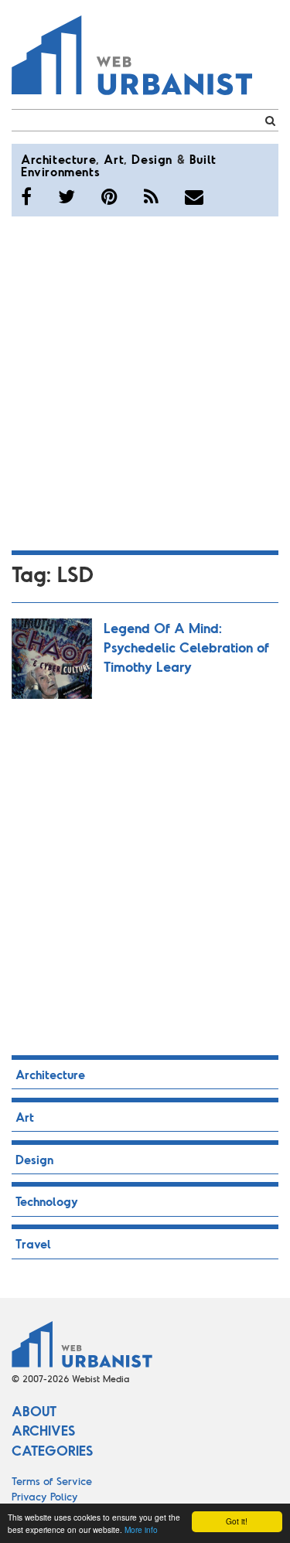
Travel (33, 1243)
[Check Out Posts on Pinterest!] (109, 196)
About (34, 1410)
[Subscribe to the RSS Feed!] (151, 196)
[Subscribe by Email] (194, 196)
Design (151, 159)
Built (203, 159)
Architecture (58, 159)
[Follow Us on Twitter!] (66, 196)
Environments (60, 171)
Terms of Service (52, 1480)
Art (114, 159)
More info (141, 1529)
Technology (46, 1201)
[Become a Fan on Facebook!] (26, 196)
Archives (43, 1430)
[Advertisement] (145, 381)
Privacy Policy (45, 1496)
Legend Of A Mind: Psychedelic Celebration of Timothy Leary (186, 647)
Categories (52, 1450)
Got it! (236, 1521)
